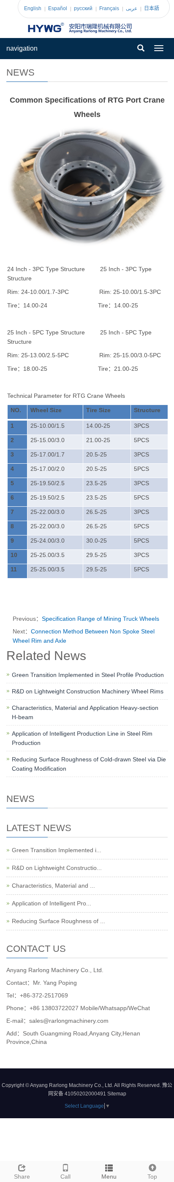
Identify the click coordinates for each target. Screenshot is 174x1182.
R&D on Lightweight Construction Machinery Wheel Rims (87, 691)
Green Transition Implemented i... (56, 850)
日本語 (151, 8)
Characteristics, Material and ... (53, 885)
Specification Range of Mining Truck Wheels (100, 618)
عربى (131, 8)
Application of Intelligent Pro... (51, 903)
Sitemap (116, 1094)
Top (152, 1176)
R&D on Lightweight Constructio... (57, 867)
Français (109, 8)
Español (57, 8)
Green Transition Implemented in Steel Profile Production (88, 674)
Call (65, 1176)
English (32, 8)
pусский (83, 8)
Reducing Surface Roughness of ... (58, 921)
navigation (22, 48)
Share (22, 1176)
